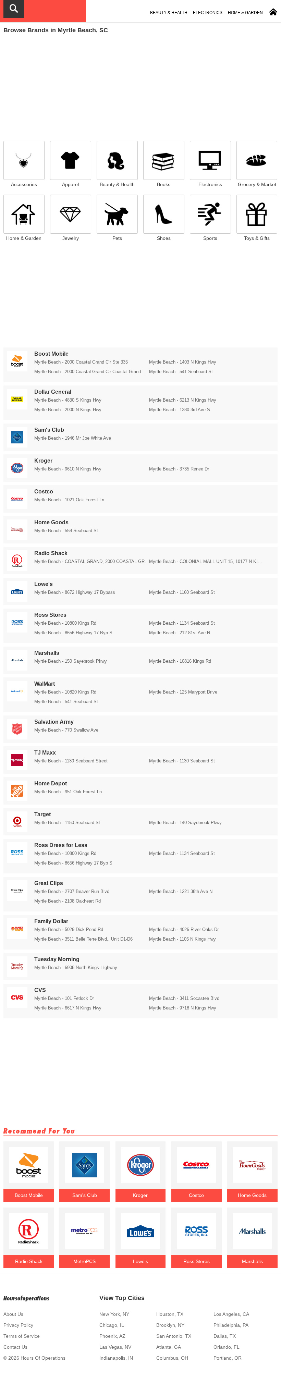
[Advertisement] (140, 86)
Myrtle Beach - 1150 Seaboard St (67, 822)
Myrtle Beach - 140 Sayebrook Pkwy (185, 822)
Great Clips (48, 883)
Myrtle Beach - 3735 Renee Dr (179, 468)
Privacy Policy (18, 1325)
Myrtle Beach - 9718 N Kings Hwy (182, 1008)
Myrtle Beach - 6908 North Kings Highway (75, 967)
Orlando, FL (226, 1347)
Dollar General (52, 392)
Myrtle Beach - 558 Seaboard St (66, 530)
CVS (40, 990)
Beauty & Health (168, 12)
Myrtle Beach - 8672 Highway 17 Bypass (74, 592)
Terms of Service (21, 1336)
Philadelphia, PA (230, 1325)
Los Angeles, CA (231, 1314)
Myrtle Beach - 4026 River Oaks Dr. (184, 929)
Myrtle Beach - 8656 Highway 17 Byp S (73, 632)
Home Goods (51, 522)
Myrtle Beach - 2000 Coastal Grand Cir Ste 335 (81, 362)
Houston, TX (169, 1314)
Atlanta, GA (168, 1347)
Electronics (207, 12)
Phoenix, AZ (112, 1336)
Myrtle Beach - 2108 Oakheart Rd (67, 901)
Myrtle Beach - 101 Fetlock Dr (64, 998)
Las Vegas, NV (115, 1347)
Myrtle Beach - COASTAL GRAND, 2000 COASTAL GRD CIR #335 (91, 561)
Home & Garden (245, 12)
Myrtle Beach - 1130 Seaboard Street (71, 760)
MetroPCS (84, 1261)
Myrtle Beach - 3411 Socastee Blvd (184, 998)
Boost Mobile (51, 354)
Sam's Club (49, 430)
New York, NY (114, 1314)
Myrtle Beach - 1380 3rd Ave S (179, 409)
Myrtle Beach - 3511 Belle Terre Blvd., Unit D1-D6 (83, 939)
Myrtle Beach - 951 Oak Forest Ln (68, 791)
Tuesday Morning (57, 959)
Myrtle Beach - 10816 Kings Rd (180, 661)
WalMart (44, 684)
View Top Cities (122, 1298)
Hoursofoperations (26, 1298)
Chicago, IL (111, 1325)
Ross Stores (50, 615)
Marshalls (46, 653)
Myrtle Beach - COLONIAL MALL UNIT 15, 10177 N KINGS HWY (206, 561)
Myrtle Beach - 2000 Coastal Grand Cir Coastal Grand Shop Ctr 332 (91, 371)
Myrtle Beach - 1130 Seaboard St (182, 760)
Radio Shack (51, 553)
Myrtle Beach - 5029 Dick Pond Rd (68, 929)
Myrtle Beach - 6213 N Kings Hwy (182, 400)
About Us (13, 1314)
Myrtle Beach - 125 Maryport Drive (183, 692)
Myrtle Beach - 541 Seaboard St (181, 371)
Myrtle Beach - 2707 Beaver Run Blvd (71, 891)
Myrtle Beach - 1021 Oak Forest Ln (69, 499)
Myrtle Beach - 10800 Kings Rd (65, 623)
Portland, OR (227, 1358)
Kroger (43, 461)
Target (42, 814)
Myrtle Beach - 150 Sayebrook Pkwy (70, 661)
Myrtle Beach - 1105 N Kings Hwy (182, 939)
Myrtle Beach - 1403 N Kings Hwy (182, 362)
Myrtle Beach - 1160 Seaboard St (182, 592)
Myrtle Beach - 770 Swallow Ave (66, 730)
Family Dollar (51, 921)
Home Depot (50, 783)
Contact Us (15, 1347)
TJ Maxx (45, 753)
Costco (43, 491)
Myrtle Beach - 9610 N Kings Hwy (67, 468)
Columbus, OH (172, 1358)
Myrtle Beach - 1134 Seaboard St (182, 623)
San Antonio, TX (173, 1336)
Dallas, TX (224, 1336)
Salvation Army (54, 722)
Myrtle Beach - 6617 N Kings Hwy (67, 1008)
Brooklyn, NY (170, 1325)
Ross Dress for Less (60, 845)
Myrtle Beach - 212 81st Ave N (179, 632)
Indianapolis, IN (116, 1358)
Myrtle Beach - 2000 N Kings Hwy (67, 409)
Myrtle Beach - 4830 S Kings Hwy (67, 400)
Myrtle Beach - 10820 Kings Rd (65, 692)
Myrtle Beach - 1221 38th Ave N (180, 891)
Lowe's (43, 584)
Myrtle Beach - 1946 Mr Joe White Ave (72, 438)
